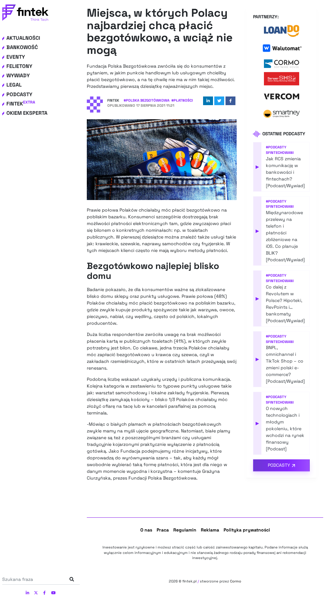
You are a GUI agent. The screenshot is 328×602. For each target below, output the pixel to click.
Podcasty (19, 94)
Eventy (15, 57)
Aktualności (23, 38)
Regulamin (184, 530)
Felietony (19, 66)
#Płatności (182, 100)
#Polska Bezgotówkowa (146, 100)
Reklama (210, 530)
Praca (163, 530)
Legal (14, 84)
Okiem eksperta (26, 113)
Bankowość (22, 47)
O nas (146, 530)
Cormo (235, 581)
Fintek (20, 103)
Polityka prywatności (247, 530)
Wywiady (18, 75)
